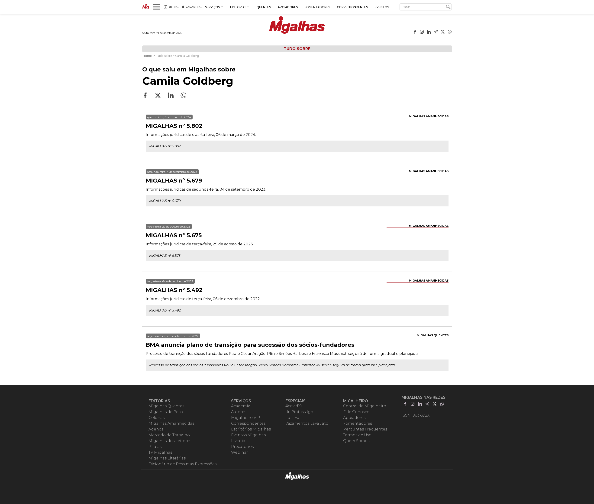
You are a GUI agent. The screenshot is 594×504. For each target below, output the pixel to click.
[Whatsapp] (449, 32)
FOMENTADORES (317, 7)
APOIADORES (288, 7)
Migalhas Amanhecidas (429, 116)
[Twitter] (442, 32)
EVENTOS (382, 7)
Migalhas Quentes (433, 335)
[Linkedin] (428, 32)
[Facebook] (414, 32)
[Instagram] (421, 32)
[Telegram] (435, 32)
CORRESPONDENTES (352, 7)
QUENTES (264, 7)
